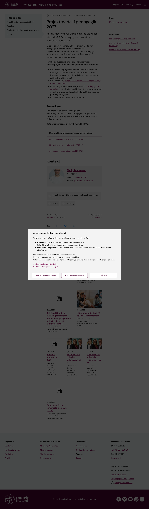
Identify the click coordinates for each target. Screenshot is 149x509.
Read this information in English (45, 267)
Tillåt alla (103, 275)
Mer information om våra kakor (45, 264)
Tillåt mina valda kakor (74, 275)
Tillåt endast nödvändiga (45, 275)
